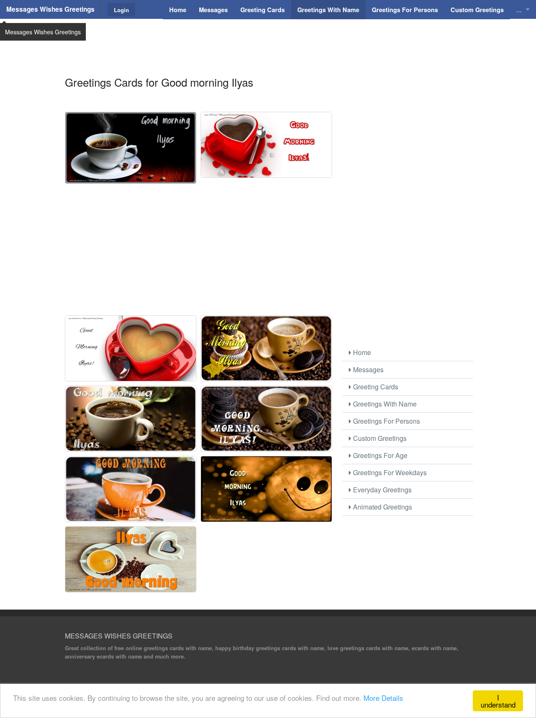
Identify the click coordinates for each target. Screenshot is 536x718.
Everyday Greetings (381, 489)
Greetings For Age (379, 455)
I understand (498, 701)
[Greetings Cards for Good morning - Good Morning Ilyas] (266, 145)
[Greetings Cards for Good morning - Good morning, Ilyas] (266, 418)
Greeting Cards (374, 386)
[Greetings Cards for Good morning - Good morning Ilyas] (130, 147)
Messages (367, 369)
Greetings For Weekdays (389, 472)
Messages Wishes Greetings (50, 9)
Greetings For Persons (385, 421)
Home (361, 352)
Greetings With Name (384, 404)
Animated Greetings (381, 507)
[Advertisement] (268, 40)
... (518, 9)
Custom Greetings (379, 438)
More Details (383, 697)
